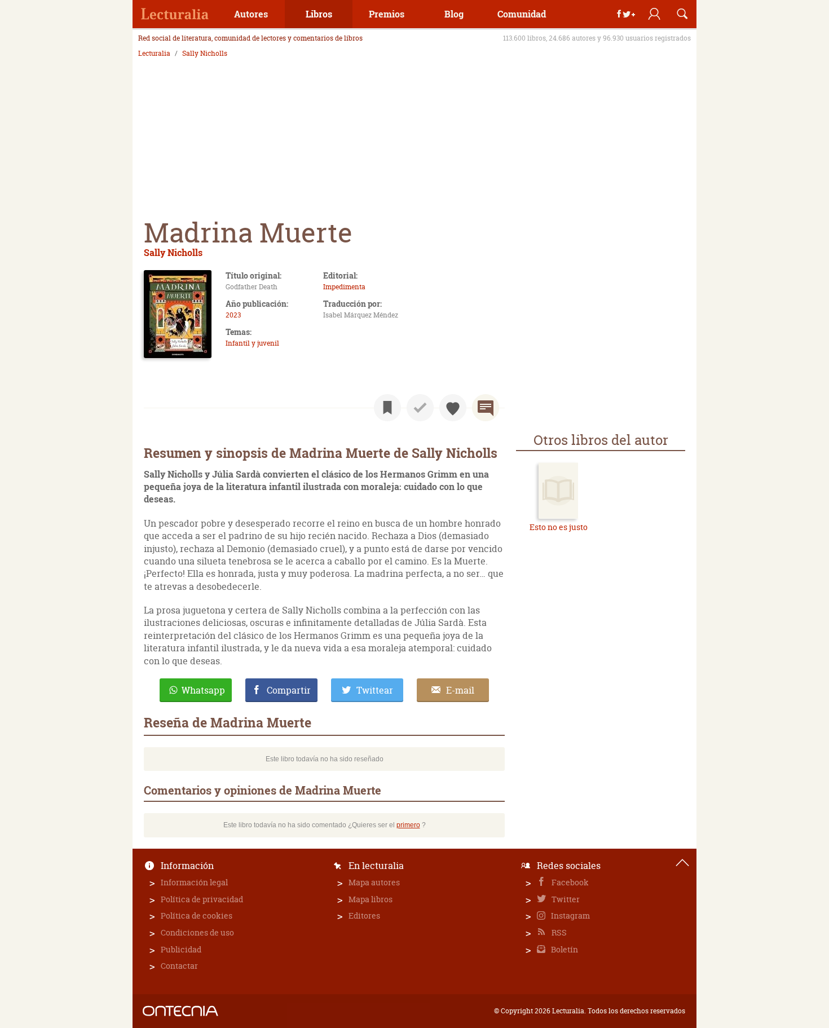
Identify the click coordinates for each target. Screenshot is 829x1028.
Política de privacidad (202, 899)
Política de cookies (196, 915)
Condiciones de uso (197, 932)
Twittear (374, 690)
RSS (558, 932)
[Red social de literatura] (175, 14)
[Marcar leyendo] (387, 407)
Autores (251, 14)
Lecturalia (154, 53)
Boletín (563, 949)
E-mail (460, 690)
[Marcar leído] (420, 407)
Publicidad (181, 949)
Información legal (194, 882)
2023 (233, 315)
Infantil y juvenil (252, 343)
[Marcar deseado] (452, 407)
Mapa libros (371, 899)
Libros (319, 14)
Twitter (565, 899)
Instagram (569, 915)
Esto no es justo (559, 527)
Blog (454, 14)
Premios (386, 14)
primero (408, 825)
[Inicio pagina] (682, 863)
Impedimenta (344, 287)
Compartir (289, 690)
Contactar (179, 965)
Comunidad (521, 14)
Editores (364, 915)
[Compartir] (626, 14)
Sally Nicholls (204, 53)
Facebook (569, 882)
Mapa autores (374, 882)
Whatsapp (203, 690)
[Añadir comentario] (485, 407)
